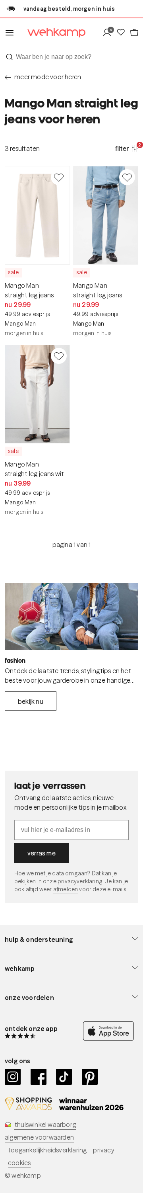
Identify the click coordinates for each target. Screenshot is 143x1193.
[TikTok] (64, 1077)
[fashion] (71, 616)
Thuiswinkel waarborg (45, 1125)
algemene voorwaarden (39, 1137)
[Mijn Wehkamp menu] (109, 33)
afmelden (65, 889)
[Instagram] (13, 1077)
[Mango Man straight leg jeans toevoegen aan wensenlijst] (59, 177)
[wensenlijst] (122, 33)
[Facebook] (39, 1077)
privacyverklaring (80, 881)
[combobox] (71, 57)
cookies (19, 1163)
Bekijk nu (30, 701)
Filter (126, 148)
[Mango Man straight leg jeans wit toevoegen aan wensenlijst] (59, 356)
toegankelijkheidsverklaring (47, 1150)
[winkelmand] (133, 33)
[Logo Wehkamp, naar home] (51, 33)
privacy (103, 1150)
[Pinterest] (90, 1077)
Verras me (41, 853)
